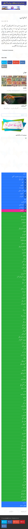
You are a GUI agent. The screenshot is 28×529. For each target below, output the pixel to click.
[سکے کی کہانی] (14, 81)
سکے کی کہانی (11, 511)
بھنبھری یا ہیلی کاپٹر (24, 511)
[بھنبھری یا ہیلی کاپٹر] (14, 98)
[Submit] (25, 115)
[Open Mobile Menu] (25, 5)
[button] (4, 62)
